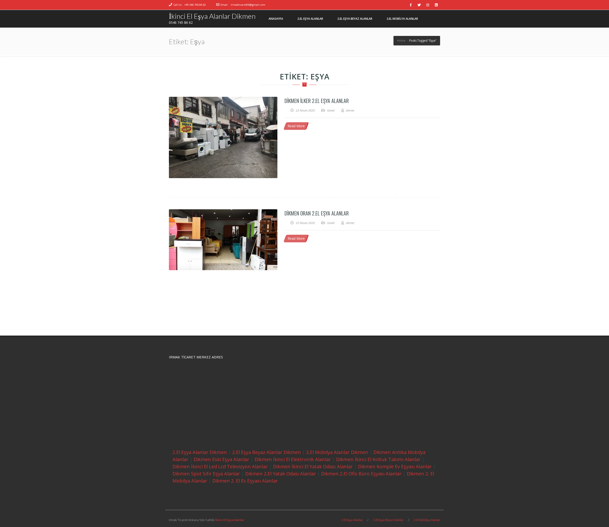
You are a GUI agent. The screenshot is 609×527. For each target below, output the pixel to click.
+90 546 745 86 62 (195, 4)
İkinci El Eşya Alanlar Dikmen (212, 16)
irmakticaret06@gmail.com (248, 4)
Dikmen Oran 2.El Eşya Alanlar (317, 213)
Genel (330, 110)
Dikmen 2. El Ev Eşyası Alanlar (245, 481)
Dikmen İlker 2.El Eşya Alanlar (317, 100)
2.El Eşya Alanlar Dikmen (199, 452)
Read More (296, 126)
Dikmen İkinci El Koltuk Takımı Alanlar (378, 459)
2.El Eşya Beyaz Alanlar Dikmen (266, 452)
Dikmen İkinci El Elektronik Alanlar (293, 459)
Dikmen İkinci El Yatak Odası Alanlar (313, 466)
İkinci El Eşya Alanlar (229, 520)
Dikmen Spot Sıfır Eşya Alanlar (206, 473)
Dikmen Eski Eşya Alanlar (221, 459)
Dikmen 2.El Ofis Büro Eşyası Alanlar (361, 473)
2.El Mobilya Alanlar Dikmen (337, 452)
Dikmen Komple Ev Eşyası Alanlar (395, 466)
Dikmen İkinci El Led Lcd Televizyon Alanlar (220, 466)
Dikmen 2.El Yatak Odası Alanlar (280, 473)
